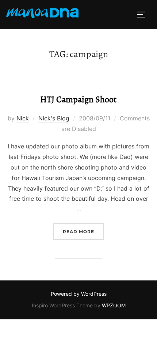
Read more (83, 231)
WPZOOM (114, 305)
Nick (22, 118)
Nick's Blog (53, 118)
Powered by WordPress (79, 294)
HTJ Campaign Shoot (78, 99)
